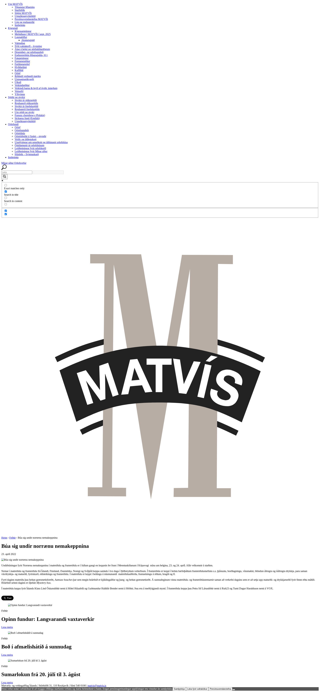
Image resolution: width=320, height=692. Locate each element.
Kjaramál (13, 28)
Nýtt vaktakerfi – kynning (28, 46)
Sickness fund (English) (27, 118)
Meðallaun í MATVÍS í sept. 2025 (33, 34)
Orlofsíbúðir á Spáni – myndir (30, 136)
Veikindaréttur (22, 85)
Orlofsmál (13, 124)
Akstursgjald (28, 40)
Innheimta (20, 25)
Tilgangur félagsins (25, 7)
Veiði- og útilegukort (25, 139)
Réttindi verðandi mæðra (28, 76)
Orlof (17, 73)
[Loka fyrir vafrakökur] (233, 689)
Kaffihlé (19, 70)
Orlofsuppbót (22, 130)
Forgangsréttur (22, 61)
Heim (4, 537)
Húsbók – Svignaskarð (27, 154)
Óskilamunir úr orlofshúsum (29, 145)
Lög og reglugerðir (24, 22)
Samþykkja (179, 689)
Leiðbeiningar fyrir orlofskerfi (30, 148)
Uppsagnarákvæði (24, 79)
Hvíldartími (21, 67)
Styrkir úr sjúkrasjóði (26, 100)
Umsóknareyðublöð (25, 16)
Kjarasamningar (23, 31)
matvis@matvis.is (97, 685)
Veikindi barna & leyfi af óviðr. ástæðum (36, 88)
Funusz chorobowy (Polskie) (30, 115)
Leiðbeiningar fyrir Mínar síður (31, 151)
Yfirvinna (20, 94)
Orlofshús (20, 133)
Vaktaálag (20, 43)
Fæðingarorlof (22, 64)
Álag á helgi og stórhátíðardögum (32, 49)
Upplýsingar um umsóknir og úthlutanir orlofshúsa (41, 142)
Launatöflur (21, 37)
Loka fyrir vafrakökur (197, 689)
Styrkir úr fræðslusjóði (26, 106)
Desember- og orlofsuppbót (29, 52)
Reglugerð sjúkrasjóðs (26, 103)
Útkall (18, 82)
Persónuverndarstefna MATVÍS (31, 19)
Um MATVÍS (15, 4)
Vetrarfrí (19, 91)
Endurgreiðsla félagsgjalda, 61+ (31, 55)
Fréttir (12, 537)
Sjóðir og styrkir (16, 97)
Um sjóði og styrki (24, 112)
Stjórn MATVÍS (23, 13)
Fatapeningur (21, 58)
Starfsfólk (20, 10)
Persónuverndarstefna (220, 689)
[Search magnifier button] (4, 176)
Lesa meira (7, 627)
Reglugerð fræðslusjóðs (27, 109)
